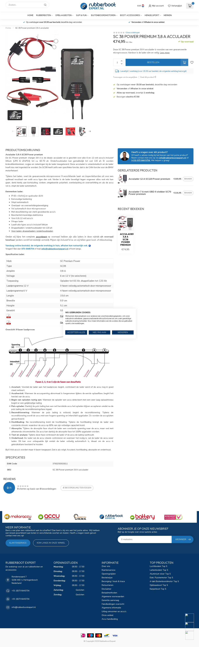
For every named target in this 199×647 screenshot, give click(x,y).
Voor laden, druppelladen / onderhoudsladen (32, 231)
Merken (168, 15)
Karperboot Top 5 (158, 589)
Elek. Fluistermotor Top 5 (161, 577)
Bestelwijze (107, 577)
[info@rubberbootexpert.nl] (191, 626)
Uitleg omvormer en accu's (114, 611)
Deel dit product (147, 77)
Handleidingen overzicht (113, 604)
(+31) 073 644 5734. (140, 160)
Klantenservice (18, 542)
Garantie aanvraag (110, 600)
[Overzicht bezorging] (89, 245)
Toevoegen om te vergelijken (125, 77)
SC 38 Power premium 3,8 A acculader (32, 28)
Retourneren (107, 585)
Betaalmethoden (109, 592)
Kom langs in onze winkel (51, 542)
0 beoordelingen (133, 32)
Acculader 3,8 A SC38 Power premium (125, 239)
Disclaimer (106, 589)
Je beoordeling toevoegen (77, 488)
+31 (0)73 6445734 (20, 590)
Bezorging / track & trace (113, 581)
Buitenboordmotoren (103, 15)
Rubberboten (43, 15)
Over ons (106, 566)
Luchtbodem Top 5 (158, 566)
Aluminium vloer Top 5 (160, 573)
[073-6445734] (191, 618)
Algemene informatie (111, 607)
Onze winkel (107, 615)
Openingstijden (109, 573)
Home (30, 15)
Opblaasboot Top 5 (159, 585)
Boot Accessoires (130, 15)
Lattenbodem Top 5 (159, 570)
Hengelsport (152, 15)
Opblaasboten (63, 15)
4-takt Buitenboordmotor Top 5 (164, 581)
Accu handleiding (110, 619)
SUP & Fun (81, 15)
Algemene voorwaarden (113, 596)
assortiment (41, 236)
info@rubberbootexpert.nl (54, 248)
